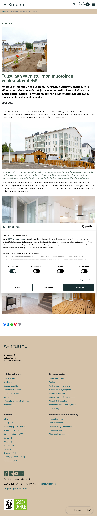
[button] (79, 510)
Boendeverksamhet (57, 393)
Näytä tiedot (85, 280)
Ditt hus (52, 382)
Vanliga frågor (9, 404)
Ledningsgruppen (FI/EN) (14, 456)
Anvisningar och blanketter (60, 385)
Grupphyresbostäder (12, 389)
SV (88, 4)
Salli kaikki (79, 287)
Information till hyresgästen (60, 389)
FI (79, 4)
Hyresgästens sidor (57, 378)
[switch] (36, 271)
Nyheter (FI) (8, 437)
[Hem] (14, 4)
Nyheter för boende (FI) (13, 434)
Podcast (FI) (9, 445)
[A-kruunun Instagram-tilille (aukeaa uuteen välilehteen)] (23, 472)
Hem (4, 11)
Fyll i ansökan (9, 378)
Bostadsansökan (56, 422)
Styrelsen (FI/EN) (11, 453)
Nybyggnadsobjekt (11, 385)
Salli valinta (48, 287)
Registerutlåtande (47, 484)
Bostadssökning (55, 430)
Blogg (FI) (8, 441)
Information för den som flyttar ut (62, 404)
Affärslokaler (9, 397)
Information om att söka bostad (16, 401)
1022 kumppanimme (16, 239)
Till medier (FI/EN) (11, 449)
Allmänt (7, 419)
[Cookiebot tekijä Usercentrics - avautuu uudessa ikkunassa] (84, 227)
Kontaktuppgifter (10, 460)
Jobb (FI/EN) (9, 422)
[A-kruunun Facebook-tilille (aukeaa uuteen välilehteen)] (6, 472)
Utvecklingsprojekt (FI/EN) (15, 426)
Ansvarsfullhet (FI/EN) (13, 430)
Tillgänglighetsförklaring (16, 489)
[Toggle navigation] (93, 4)
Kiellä (17, 287)
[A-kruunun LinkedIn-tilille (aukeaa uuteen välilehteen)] (11, 472)
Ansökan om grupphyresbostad (62, 426)
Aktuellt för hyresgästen (58, 401)
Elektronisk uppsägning (59, 434)
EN (84, 4)
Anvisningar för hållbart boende (62, 397)
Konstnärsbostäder (11, 393)
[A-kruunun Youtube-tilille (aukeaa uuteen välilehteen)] (16, 472)
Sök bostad (8, 382)
